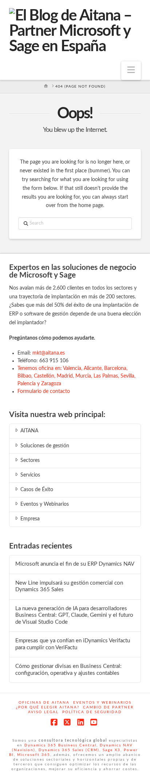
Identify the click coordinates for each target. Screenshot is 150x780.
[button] (131, 70)
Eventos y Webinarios (44, 504)
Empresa (30, 518)
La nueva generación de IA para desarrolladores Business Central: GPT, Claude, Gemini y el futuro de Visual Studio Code (74, 615)
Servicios (30, 475)
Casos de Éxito (36, 489)
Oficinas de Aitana (44, 702)
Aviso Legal (43, 712)
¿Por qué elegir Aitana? (47, 707)
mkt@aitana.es (48, 353)
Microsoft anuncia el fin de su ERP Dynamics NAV (74, 564)
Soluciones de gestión (44, 445)
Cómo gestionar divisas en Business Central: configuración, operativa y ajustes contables (68, 670)
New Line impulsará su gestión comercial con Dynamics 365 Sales (69, 586)
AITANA (29, 430)
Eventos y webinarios (102, 702)
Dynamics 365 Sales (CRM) (69, 750)
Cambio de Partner (108, 707)
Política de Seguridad (92, 712)
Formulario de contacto (43, 391)
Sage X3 (112, 750)
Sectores (30, 460)
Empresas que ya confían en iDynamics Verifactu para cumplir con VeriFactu (72, 644)
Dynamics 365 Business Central (60, 745)
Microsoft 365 (33, 755)
